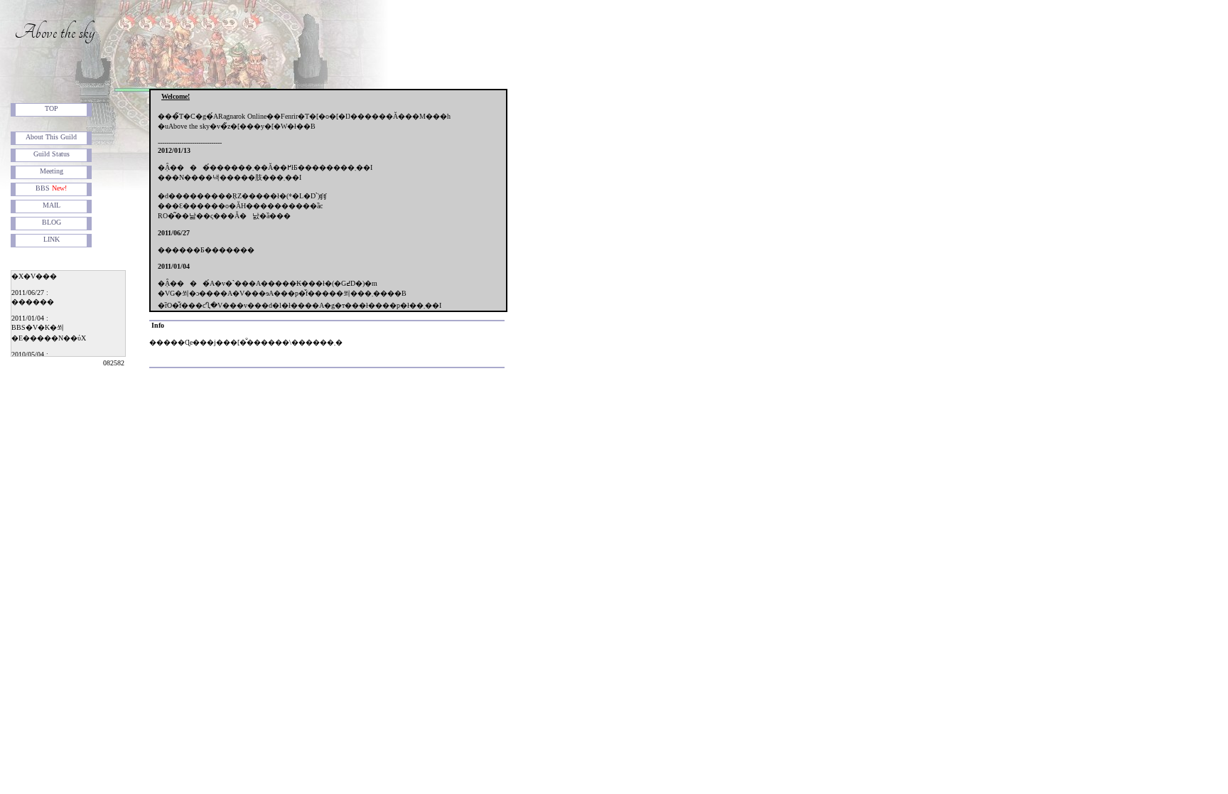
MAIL (51, 205)
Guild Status (51, 154)
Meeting (51, 171)
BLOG (51, 222)
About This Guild (51, 137)
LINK (51, 239)
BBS (51, 188)
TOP (51, 108)
